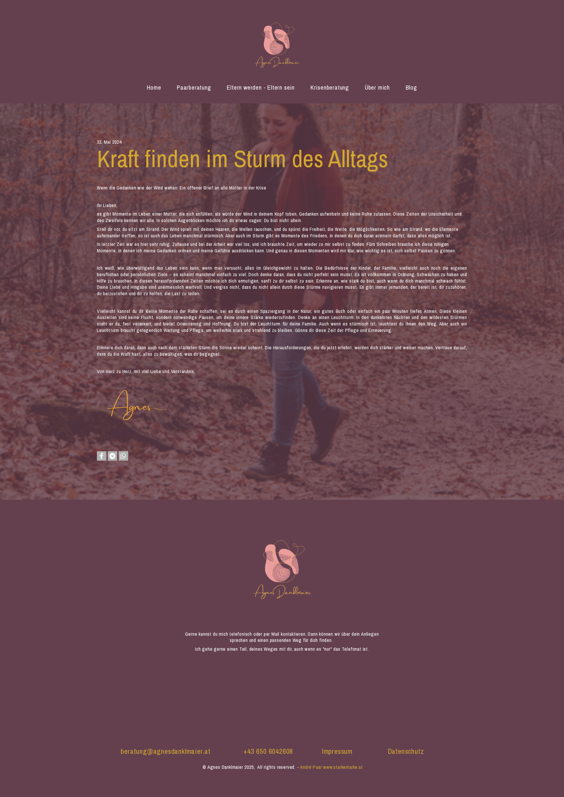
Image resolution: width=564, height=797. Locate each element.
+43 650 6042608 (268, 751)
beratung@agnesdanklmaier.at (166, 751)
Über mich (377, 87)
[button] (101, 456)
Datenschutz (406, 751)
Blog (411, 87)
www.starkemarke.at (342, 767)
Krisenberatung (329, 87)
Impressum (337, 751)
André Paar (311, 767)
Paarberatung (194, 87)
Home (154, 87)
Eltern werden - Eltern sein (261, 87)
